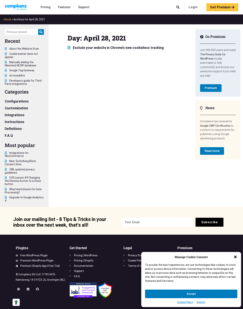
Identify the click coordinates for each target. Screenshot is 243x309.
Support (83, 7)
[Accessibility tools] (16, 302)
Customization (16, 108)
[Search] (41, 32)
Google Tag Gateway (21, 70)
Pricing (45, 7)
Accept (191, 293)
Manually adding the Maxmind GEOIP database (20, 64)
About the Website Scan (24, 48)
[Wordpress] (18, 289)
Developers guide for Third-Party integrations (23, 82)
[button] (235, 257)
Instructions (14, 122)
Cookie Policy (185, 302)
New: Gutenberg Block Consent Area (20, 163)
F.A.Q (9, 135)
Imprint (201, 302)
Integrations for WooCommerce (16, 154)
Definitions (13, 129)
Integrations (14, 115)
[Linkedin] (28, 289)
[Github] (37, 289)
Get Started (78, 247)
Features (64, 7)
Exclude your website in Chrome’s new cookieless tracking (118, 48)
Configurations (17, 101)
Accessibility (17, 75)
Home (7, 19)
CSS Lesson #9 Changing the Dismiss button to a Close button (23, 181)
